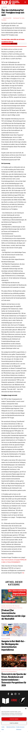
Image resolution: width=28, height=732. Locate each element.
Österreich (17, 605)
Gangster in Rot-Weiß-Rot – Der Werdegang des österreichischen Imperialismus (13, 645)
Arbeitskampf (16, 18)
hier (23, 573)
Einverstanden (14, 719)
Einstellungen (14, 723)
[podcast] (19, 693)
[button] (26, 708)
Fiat (20, 18)
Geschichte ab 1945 (7, 18)
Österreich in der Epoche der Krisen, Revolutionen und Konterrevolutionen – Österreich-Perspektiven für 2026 (13, 680)
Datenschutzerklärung (10, 726)
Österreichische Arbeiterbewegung (9, 607)
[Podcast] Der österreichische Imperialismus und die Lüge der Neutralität (13, 614)
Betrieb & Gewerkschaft (6, 669)
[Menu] (25, 2)
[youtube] (12, 693)
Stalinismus (19, 607)
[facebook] (8, 693)
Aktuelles (3, 605)
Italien (23, 18)
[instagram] (15, 693)
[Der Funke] (9, 4)
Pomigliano (3, 20)
